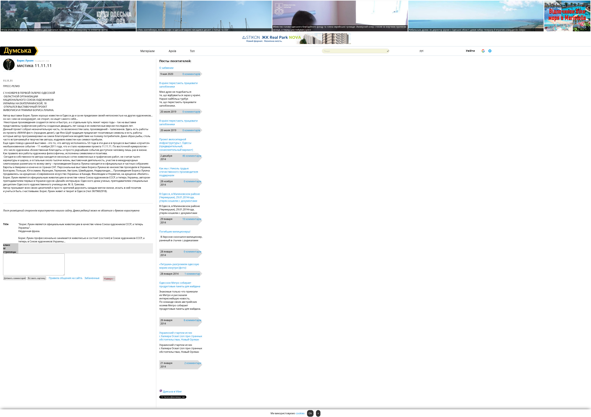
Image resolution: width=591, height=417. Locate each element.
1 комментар (192, 273)
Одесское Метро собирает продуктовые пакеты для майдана (179, 284)
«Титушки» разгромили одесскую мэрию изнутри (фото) (179, 265)
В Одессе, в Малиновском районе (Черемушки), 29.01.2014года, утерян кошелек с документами (179, 197)
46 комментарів (191, 155)
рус (422, 50)
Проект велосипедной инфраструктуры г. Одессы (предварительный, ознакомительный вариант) (177, 144)
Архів (172, 51)
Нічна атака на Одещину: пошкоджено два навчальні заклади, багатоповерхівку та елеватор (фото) (54, 29)
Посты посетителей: (175, 61)
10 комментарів (191, 219)
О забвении (166, 68)
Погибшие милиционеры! (174, 231)
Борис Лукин (25, 60)
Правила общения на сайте (65, 278)
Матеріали (147, 51)
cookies (300, 413)
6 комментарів (192, 320)
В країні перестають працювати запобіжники (178, 84)
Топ (192, 51)
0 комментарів (191, 74)
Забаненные (91, 278)
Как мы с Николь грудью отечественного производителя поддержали (178, 172)
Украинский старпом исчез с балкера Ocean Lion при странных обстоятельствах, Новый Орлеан (180, 336)
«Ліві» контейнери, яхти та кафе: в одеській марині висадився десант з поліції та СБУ (183, 29)
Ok (310, 413)
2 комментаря (192, 363)
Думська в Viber (172, 391)
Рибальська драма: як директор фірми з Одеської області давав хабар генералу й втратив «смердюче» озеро (467, 29)
